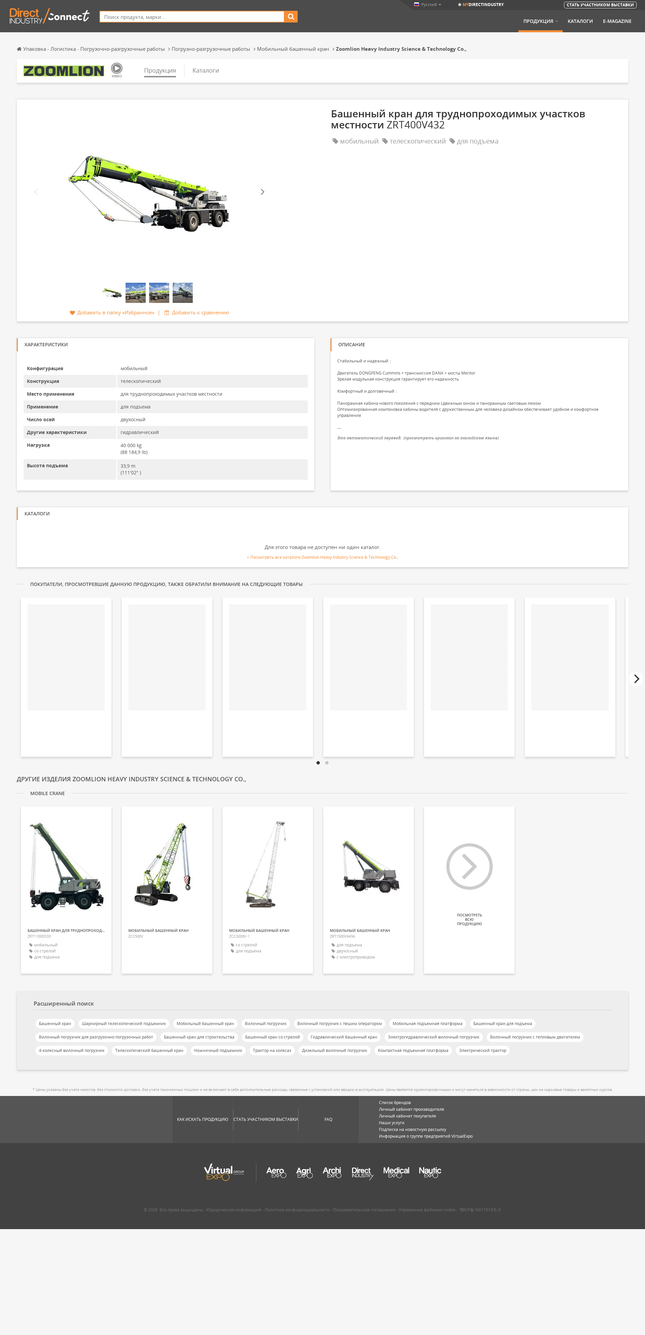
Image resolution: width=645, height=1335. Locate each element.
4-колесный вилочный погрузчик (71, 1050)
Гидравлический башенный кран (344, 1037)
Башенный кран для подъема (502, 1023)
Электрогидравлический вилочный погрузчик (433, 1037)
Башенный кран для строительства (199, 1037)
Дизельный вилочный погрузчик (334, 1050)
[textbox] (192, 17)
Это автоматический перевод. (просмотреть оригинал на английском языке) (418, 438)
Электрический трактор (482, 1050)
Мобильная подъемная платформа (428, 1023)
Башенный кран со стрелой (272, 1037)
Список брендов (395, 1102)
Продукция (538, 21)
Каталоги (580, 21)
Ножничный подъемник (218, 1050)
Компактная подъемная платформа (413, 1050)
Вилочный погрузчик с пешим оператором (339, 1023)
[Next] (262, 192)
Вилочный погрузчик (266, 1023)
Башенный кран (55, 1023)
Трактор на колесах (272, 1050)
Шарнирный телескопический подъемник (124, 1023)
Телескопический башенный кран (149, 1050)
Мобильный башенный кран (205, 1023)
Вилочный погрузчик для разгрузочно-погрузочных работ (96, 1037)
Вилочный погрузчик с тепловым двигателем (535, 1037)
